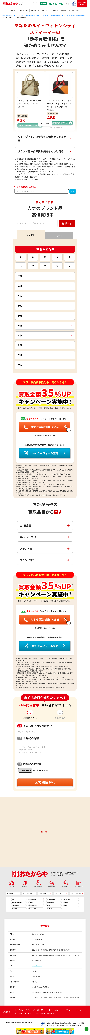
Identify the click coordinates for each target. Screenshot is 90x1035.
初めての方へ (24, 10)
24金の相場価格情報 (50, 902)
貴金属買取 (66, 905)
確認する (67, 223)
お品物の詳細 (28, 738)
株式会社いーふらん (23, 1010)
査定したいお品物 (36, 726)
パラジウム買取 (49, 908)
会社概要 (40, 1010)
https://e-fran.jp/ (37, 966)
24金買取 (31, 902)
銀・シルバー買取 (32, 908)
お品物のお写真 (30, 764)
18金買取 (66, 902)
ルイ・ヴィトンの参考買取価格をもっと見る (42, 138)
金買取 (13, 899)
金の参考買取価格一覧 (51, 899)
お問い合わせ (54, 1010)
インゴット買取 (67, 899)
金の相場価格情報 (32, 899)
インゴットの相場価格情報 (17, 902)
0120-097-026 (56, 3)
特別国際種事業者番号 (45, 1013)
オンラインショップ (75, 10)
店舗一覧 (63, 10)
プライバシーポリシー (74, 1010)
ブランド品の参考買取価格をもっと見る (41, 151)
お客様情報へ (45, 782)
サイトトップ (13, 10)
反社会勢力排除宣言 (23, 1013)
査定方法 (55, 10)
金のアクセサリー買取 (33, 905)
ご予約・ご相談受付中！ (82, 3)
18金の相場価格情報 (15, 905)
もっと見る (45, 123)
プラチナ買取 (14, 908)
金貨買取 (48, 905)
